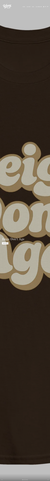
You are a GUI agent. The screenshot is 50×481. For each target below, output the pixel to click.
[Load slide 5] (26, 479)
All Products (39, 6)
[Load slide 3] (24, 479)
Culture (28, 6)
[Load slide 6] (27, 479)
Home (24, 6)
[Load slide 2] (23, 479)
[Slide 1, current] (22, 479)
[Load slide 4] (25, 479)
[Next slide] (48, 480)
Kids (33, 6)
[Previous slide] (2, 480)
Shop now (5, 243)
